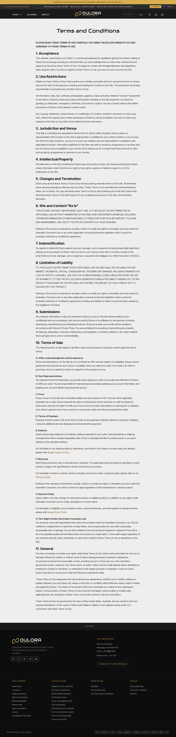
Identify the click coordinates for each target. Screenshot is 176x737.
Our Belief (94, 686)
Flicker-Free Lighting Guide (61, 701)
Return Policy (60, 512)
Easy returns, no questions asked (82, 7)
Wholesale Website (19, 701)
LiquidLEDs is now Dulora (21, 716)
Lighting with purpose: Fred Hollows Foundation (114, 7)
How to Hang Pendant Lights (62, 712)
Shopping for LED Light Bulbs (62, 686)
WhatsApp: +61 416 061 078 (107, 647)
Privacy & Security (136, 686)
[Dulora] (88, 14)
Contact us (16, 690)
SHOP (16, 14)
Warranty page (43, 477)
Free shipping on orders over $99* (56, 7)
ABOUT (46, 14)
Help (140, 15)
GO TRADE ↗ (155, 6)
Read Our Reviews (19, 708)
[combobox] (129, 14)
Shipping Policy (61, 452)
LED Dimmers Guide (58, 697)
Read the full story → (115, 2)
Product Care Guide (59, 719)
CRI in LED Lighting (58, 705)
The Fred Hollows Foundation (102, 694)
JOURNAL (32, 14)
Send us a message (104, 644)
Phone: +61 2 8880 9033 (106, 651)
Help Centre (16, 686)
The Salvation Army (98, 690)
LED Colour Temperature (60, 690)
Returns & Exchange (20, 697)
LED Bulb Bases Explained (61, 694)
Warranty (133, 694)
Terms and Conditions (138, 690)
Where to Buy (17, 705)
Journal (15, 712)
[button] (168, 7)
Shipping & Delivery (19, 694)
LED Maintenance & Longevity (62, 708)
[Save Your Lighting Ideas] (150, 15)
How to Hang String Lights (61, 716)
